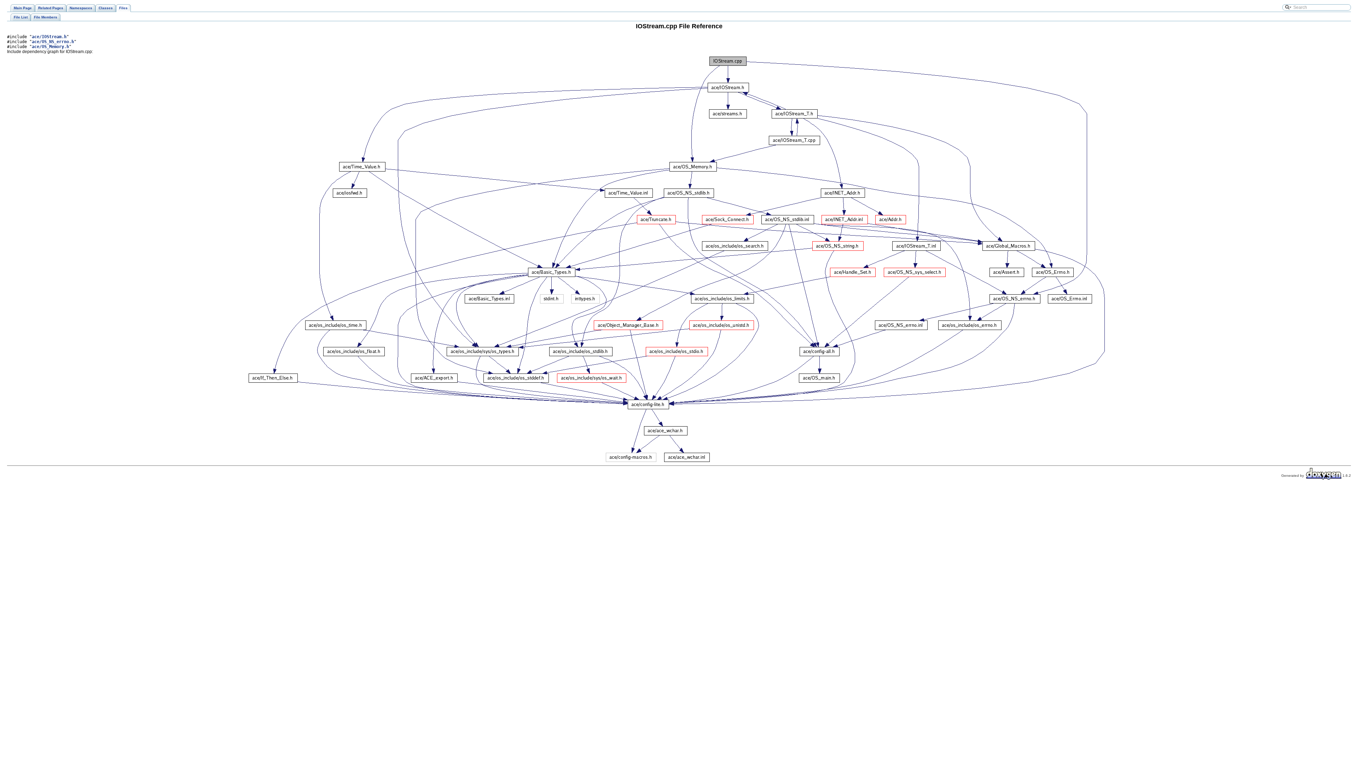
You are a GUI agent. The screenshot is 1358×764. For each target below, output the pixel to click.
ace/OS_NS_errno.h (53, 41)
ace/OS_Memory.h (50, 46)
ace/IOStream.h (49, 36)
